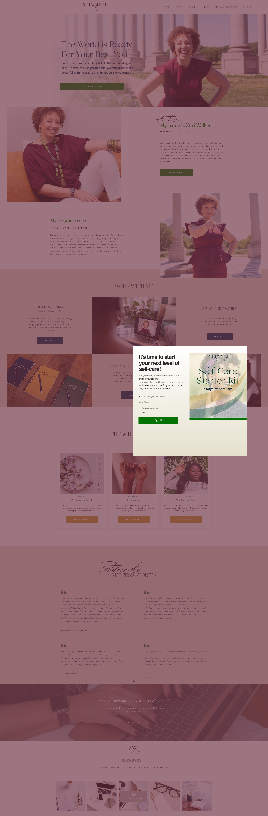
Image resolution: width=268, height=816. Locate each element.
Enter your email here (156, 408)
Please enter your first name (159, 397)
